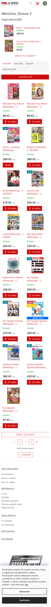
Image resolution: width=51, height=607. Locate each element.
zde (26, 584)
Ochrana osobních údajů (11, 504)
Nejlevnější (18, 63)
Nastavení (24, 591)
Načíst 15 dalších (25, 434)
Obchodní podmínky (9, 501)
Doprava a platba (8, 478)
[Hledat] (30, 3)
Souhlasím (24, 600)
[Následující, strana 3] (31, 442)
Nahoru (26, 455)
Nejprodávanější (9, 69)
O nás (3, 494)
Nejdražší (29, 63)
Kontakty (5, 497)
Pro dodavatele (7, 525)
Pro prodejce (6, 520)
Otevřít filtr (25, 77)
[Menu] (45, 3)
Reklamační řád (7, 507)
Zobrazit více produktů (24, 56)
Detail (8, 165)
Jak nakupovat (7, 474)
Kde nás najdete (8, 482)
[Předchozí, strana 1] (19, 442)
